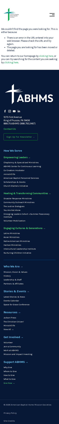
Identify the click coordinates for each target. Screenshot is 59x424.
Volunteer (8, 342)
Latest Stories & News (14, 297)
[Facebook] (5, 111)
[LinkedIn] (18, 111)
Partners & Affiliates (13, 283)
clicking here (46, 56)
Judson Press (10, 317)
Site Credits (9, 421)
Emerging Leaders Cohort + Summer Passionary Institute (26, 215)
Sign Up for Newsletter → (20, 137)
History (7, 276)
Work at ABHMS (11, 350)
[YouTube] (14, 111)
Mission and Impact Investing (18, 354)
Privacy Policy (10, 413)
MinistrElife (9, 325)
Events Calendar (11, 300)
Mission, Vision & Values (15, 272)
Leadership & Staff (13, 279)
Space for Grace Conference (17, 304)
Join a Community (12, 346)
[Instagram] (9, 111)
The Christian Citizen (13, 321)
